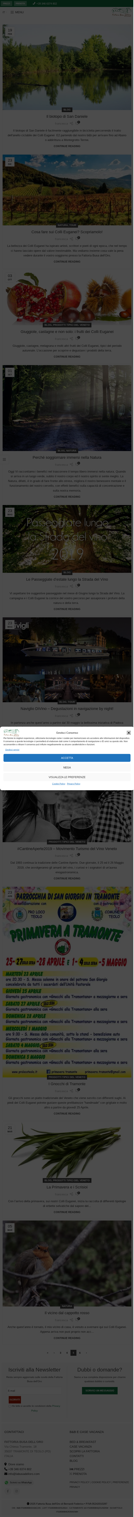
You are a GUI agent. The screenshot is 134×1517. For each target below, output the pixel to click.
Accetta (67, 757)
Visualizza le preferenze (67, 777)
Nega (67, 767)
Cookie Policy (58, 784)
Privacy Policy (73, 784)
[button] (129, 733)
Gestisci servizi (12, 750)
